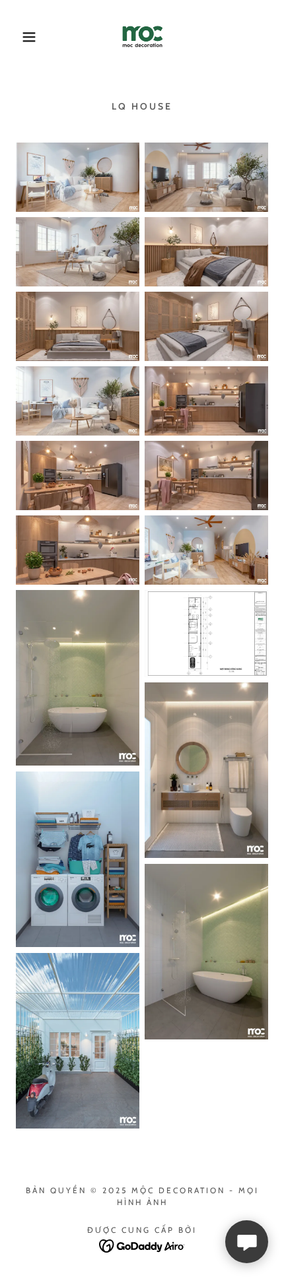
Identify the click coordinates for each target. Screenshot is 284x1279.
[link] (142, 37)
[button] (21, 37)
